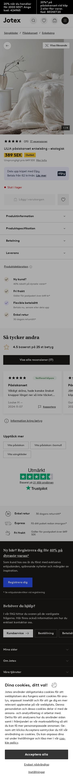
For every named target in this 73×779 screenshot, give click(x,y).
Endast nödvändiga (36, 764)
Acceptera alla (36, 754)
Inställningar (36, 772)
